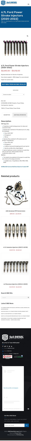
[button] (27, 36)
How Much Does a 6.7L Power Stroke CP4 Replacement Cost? (14, 311)
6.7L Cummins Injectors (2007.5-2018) (15, 247)
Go (26, 425)
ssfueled (17, 408)
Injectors (11, 105)
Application (15, 90)
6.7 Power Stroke (8, 108)
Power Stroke (20, 103)
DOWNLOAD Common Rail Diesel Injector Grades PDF (15, 166)
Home (2, 21)
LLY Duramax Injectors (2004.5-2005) (15, 284)
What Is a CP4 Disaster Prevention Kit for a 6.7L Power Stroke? (15, 316)
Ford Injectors (4, 105)
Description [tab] (7, 115)
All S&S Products (8, 21)
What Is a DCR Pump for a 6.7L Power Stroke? (11, 313)
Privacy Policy (18, 433)
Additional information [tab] (20, 115)
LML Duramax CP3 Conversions (15, 211)
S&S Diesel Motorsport (8, 408)
